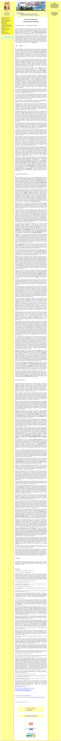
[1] (37, 55)
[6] (19, 150)
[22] (35, 460)
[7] (15, 153)
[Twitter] (27, 710)
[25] (35, 483)
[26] (36, 507)
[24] (20, 479)
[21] (23, 447)
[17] (15, 630)
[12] (41, 271)
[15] (23, 314)
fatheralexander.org (28, 695)
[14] (17, 310)
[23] (25, 477)
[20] (32, 417)
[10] (30, 242)
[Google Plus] (31, 710)
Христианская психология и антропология (38, 697)
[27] (44, 517)
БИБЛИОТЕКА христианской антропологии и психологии (29, 14)
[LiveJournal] (30, 710)
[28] (44, 526)
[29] (15, 680)
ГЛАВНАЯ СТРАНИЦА (20, 12)
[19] (15, 405)
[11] (24, 268)
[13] (32, 296)
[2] (22, 87)
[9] (15, 590)
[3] (18, 121)
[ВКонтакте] (26, 710)
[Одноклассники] (28, 710)
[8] (46, 160)
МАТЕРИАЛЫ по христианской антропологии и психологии (27, 13)
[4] (15, 580)
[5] (15, 582)
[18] (15, 636)
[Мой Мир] (29, 710)
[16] (28, 325)
